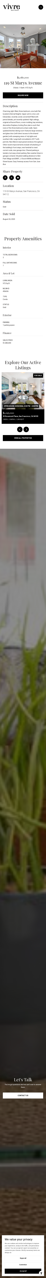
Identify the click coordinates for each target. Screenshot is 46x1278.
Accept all (23, 1271)
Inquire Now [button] (23, 95)
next (26, 429)
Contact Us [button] (23, 1095)
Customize (23, 1265)
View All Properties (23, 438)
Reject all (23, 1258)
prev (20, 429)
